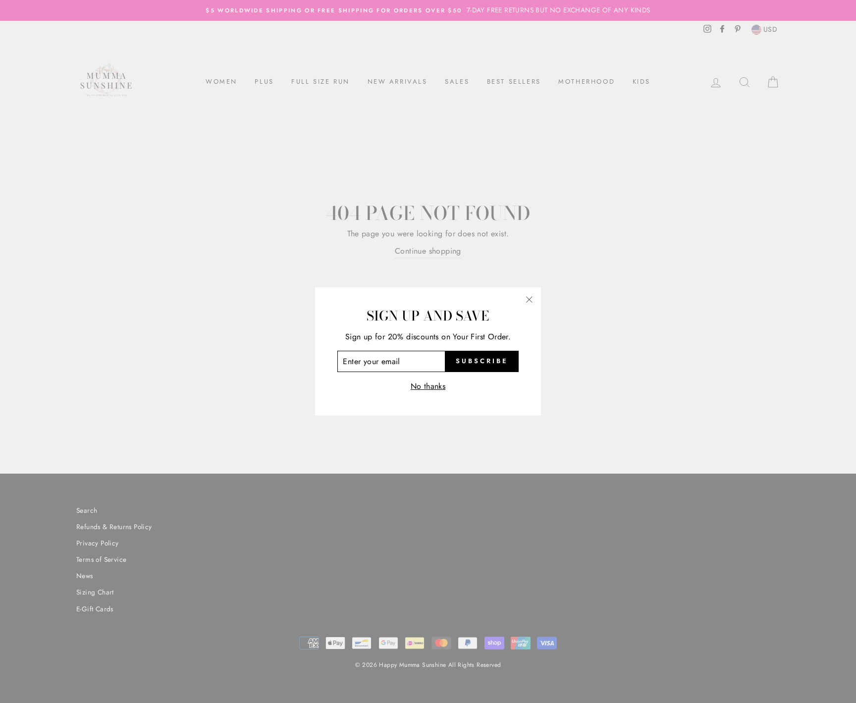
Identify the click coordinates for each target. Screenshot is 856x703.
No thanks (428, 386)
